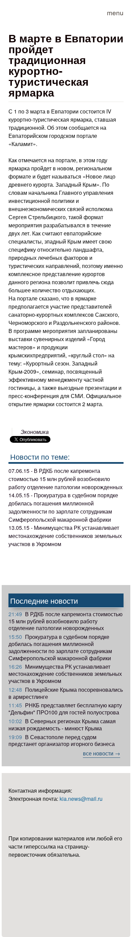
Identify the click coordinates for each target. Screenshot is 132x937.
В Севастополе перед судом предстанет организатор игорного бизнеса (61, 740)
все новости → (101, 753)
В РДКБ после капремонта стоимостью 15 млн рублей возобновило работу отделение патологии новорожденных (65, 621)
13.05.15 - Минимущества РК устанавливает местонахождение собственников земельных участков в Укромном (65, 536)
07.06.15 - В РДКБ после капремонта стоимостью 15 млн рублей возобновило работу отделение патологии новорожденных (65, 479)
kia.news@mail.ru (81, 799)
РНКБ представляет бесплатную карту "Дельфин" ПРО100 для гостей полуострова (65, 708)
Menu (115, 12)
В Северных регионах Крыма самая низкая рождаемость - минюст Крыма (62, 724)
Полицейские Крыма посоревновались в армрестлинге (65, 693)
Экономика (35, 432)
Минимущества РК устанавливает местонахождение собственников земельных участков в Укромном (65, 674)
